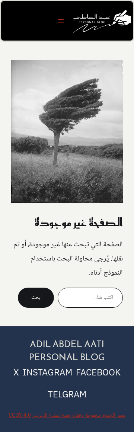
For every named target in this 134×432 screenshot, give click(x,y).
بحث (36, 297)
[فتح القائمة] (60, 20)
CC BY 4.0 (20, 415)
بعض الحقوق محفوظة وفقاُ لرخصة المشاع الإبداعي (78, 415)
